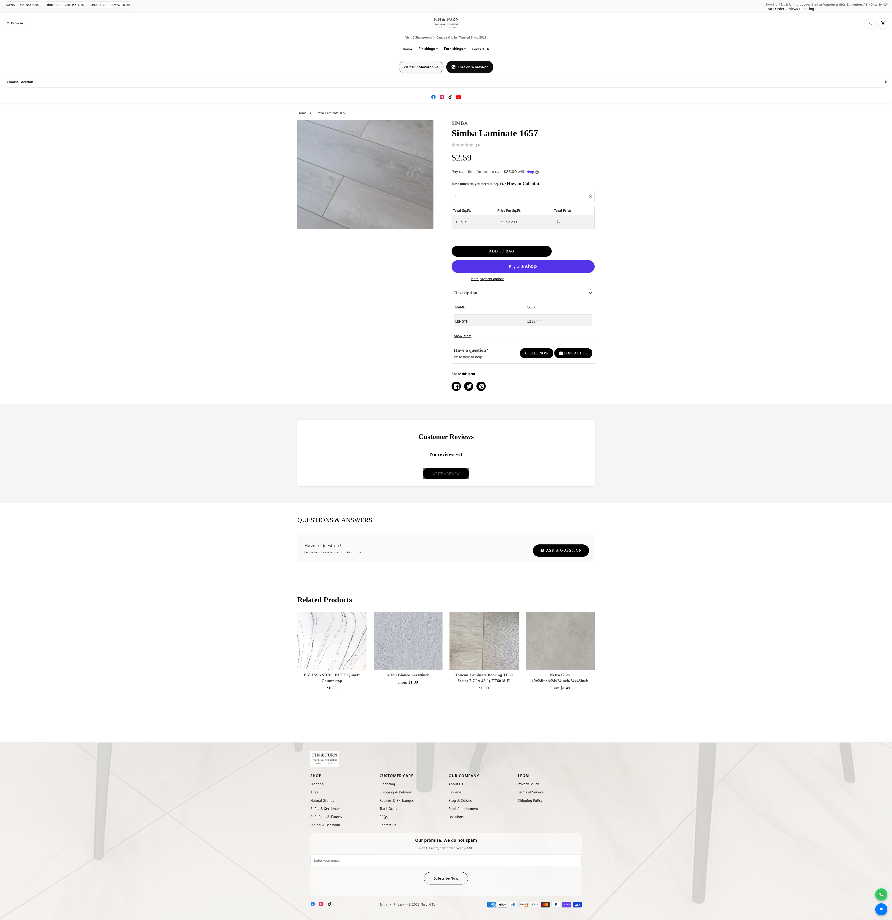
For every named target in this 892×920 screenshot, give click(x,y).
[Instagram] (441, 97)
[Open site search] (871, 23)
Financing (806, 9)
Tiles (314, 792)
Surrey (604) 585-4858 (22, 5)
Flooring (317, 784)
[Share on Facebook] (456, 386)
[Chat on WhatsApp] (881, 894)
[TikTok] (450, 97)
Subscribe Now (446, 878)
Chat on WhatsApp (473, 67)
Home (407, 49)
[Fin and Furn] (446, 23)
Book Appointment (463, 808)
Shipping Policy (530, 800)
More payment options (487, 279)
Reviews (791, 9)
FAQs (384, 816)
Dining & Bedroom (325, 824)
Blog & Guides (460, 800)
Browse (15, 23)
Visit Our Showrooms (421, 67)
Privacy (399, 904)
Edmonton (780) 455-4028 (65, 5)
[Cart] (883, 23)
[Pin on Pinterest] (481, 386)
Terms (384, 904)
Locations (456, 816)
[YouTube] (458, 97)
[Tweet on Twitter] (468, 386)
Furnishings (455, 48)
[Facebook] (433, 97)
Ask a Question (563, 550)
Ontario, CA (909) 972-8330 (110, 5)
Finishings (428, 48)
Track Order (775, 9)
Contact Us (480, 49)
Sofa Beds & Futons (326, 816)
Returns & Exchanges (397, 800)
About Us (456, 784)
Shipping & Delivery (396, 792)
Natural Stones (322, 800)
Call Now (538, 353)
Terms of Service (531, 792)
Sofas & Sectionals (325, 808)
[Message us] (881, 909)
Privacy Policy (528, 784)
